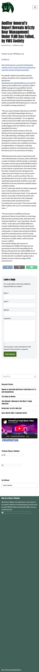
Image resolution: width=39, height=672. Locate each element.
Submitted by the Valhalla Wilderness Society (17, 83)
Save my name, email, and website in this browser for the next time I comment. (17, 348)
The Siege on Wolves (8, 396)
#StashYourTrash (10, 440)
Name (6, 293)
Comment (7, 318)
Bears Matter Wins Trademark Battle (14, 413)
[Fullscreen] (35, 436)
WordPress (17, 670)
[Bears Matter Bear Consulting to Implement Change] (8, 7)
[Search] (35, 376)
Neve (3, 670)
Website (6, 310)
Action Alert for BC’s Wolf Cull (11, 408)
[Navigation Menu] (35, 7)
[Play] (4, 436)
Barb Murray (7, 45)
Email (6, 301)
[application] (19, 428)
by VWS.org (5, 59)
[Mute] (31, 436)
